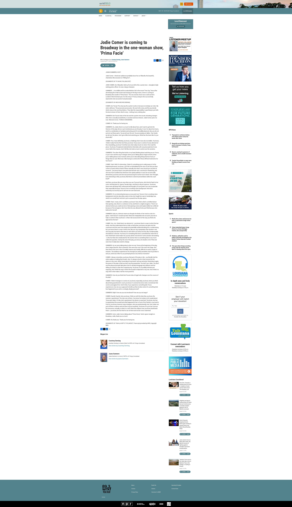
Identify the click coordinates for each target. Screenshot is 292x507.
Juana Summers (125, 59)
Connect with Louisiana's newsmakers (180, 345)
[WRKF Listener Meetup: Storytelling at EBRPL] (180, 44)
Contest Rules (174, 488)
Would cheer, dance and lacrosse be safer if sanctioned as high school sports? (181, 220)
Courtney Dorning (115, 59)
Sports (171, 214)
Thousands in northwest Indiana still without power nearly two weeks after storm (180, 136)
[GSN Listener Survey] (180, 94)
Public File (153, 485)
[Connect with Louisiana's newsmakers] (180, 332)
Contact (135, 15)
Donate (189, 4)
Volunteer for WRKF (156, 492)
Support (127, 15)
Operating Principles (176, 485)
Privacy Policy (134, 492)
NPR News (172, 130)
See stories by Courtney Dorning (119, 346)
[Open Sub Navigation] (103, 15)
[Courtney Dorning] (103, 344)
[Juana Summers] (103, 357)
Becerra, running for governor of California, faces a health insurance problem (181, 153)
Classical (108, 15)
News (100, 15)
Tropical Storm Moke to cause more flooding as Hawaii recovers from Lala (181, 162)
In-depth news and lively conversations (180, 282)
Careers (153, 488)
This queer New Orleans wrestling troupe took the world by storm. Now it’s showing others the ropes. (181, 247)
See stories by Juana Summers (118, 359)
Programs (118, 15)
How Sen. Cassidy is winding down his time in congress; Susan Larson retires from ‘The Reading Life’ (185, 386)
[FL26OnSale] (180, 68)
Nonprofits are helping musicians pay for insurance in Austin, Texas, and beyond (181, 145)
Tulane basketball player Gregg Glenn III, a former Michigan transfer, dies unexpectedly (180, 228)
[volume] (105, 11)
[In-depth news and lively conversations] (180, 266)
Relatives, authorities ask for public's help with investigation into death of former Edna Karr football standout (182, 238)
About (143, 15)
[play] (101, 11)
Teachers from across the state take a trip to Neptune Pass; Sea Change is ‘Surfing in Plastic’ (185, 463)
